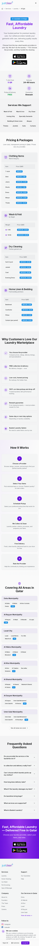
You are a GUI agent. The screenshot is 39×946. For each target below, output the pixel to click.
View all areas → (26, 915)
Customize (16, 943)
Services (8, 8)
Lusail (22, 906)
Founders (4, 900)
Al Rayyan (24, 909)
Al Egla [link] (23, 8)
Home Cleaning (6, 879)
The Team (5, 903)
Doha (22, 897)
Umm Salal (24, 912)
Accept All (25, 943)
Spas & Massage (7, 888)
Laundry (15, 8)
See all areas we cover (18, 728)
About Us (4, 897)
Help (22, 879)
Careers (4, 909)
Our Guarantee (25, 876)
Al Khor (23, 903)
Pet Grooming (6, 885)
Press (3, 906)
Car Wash (4, 882)
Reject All (5, 943)
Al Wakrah (24, 900)
